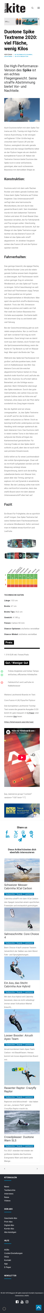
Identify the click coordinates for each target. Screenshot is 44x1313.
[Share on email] (19, 839)
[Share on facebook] (6, 832)
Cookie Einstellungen (13, 1253)
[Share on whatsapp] (15, 836)
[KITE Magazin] (14, 8)
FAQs (6, 1257)
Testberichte (21, 54)
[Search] (31, 8)
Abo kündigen (10, 1232)
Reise (6, 1197)
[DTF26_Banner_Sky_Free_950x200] (22, 25)
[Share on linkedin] (7, 836)
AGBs (6, 1250)
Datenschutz (19, 1296)
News (6, 1186)
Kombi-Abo (9, 1228)
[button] (38, 8)
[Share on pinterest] (31, 832)
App (15, 716)
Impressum (39, 1293)
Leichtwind (8, 56)
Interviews (8, 1193)
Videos (7, 1200)
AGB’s (27, 1296)
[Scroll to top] (38, 1307)
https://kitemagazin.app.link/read (19, 722)
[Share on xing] (31, 836)
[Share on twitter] (14, 832)
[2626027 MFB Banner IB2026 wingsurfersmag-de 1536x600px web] (22, 817)
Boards (29, 54)
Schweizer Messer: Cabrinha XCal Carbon (18, 886)
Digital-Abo (9, 1225)
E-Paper (30, 713)
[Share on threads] (22, 832)
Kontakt (7, 1260)
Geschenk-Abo (10, 1218)
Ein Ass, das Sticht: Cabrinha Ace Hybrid (17, 984)
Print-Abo (8, 1221)
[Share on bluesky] (23, 836)
